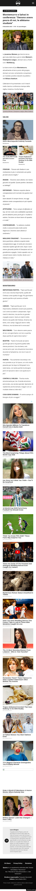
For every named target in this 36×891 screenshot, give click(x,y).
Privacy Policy (17, 863)
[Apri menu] (33, 3)
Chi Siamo (7, 863)
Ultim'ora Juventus (10, 10)
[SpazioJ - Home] (18, 3)
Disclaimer (28, 863)
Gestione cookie (31, 889)
